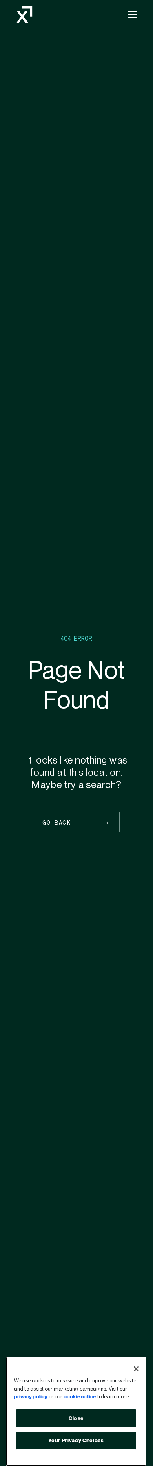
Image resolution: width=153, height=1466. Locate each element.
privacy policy (30, 1397)
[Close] (136, 1369)
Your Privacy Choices (76, 1440)
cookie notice (80, 1397)
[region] (76, 1411)
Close (76, 1418)
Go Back (56, 822)
